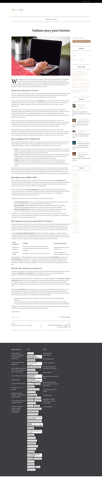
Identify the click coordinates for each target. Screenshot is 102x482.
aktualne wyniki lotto (33, 357)
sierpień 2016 (75, 228)
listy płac (30, 406)
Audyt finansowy (15, 379)
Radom (31, 435)
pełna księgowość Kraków (34, 421)
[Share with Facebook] (61, 317)
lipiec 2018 (75, 203)
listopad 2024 (75, 182)
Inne (73, 57)
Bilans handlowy (47, 372)
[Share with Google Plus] (64, 317)
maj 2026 (74, 175)
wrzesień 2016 (75, 225)
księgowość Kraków (31, 403)
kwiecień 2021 (75, 195)
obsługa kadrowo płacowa (32, 414)
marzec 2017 (75, 214)
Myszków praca (33, 411)
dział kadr (30, 384)
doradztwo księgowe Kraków (34, 380)
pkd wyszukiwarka (35, 424)
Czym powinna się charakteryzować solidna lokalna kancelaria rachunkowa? (81, 91)
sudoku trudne (31, 449)
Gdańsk (37, 384)
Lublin (37, 406)
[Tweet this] (62, 317)
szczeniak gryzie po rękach (34, 455)
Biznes (74, 53)
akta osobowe (30, 353)
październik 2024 (76, 184)
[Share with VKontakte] (69, 317)
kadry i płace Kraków (33, 389)
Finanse (74, 55)
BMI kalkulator (34, 367)
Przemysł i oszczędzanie (78, 60)
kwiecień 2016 (75, 230)
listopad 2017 (75, 206)
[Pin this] (68, 317)
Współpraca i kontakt (51, 19)
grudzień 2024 (75, 179)
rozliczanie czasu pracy (32, 440)
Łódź (38, 467)
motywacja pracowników (34, 408)
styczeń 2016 (75, 232)
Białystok (31, 360)
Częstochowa (32, 373)
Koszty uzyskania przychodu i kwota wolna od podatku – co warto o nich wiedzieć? (19, 370)
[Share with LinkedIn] (66, 317)
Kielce (30, 398)
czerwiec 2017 (75, 212)
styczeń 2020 (75, 199)
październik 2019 (76, 201)
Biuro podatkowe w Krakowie (18, 375)
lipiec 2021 (75, 192)
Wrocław (31, 464)
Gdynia (31, 387)
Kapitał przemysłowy (83, 119)
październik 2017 (76, 208)
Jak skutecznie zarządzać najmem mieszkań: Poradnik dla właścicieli (81, 86)
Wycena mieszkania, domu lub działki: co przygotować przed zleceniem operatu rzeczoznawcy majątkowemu (80, 74)
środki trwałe (31, 469)
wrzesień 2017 (75, 210)
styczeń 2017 (75, 219)
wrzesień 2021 (75, 190)
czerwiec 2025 (75, 177)
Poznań (30, 428)
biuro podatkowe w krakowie (33, 363)
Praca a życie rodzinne (48, 362)
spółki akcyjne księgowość (32, 446)
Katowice (32, 395)
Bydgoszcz (31, 370)
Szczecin (31, 452)
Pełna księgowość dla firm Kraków (34, 417)
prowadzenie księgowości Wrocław (34, 431)
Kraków (30, 400)
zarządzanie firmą (31, 466)
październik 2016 (76, 223)
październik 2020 (76, 197)
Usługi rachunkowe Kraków (18, 383)
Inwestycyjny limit (47, 406)
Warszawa (37, 459)
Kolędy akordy (37, 397)
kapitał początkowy (31, 392)
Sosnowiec (31, 443)
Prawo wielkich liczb (48, 359)
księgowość (38, 400)
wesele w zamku (31, 461)
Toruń (30, 459)
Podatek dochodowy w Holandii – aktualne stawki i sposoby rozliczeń (18, 395)
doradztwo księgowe (32, 376)
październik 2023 (76, 186)
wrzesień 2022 (75, 188)
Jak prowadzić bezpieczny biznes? (80, 83)
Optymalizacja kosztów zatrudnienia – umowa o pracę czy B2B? (81, 80)
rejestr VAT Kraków (31, 437)
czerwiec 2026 (75, 173)
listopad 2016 (75, 221)
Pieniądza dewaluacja (83, 141)
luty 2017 (74, 217)
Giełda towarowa (82, 152)
